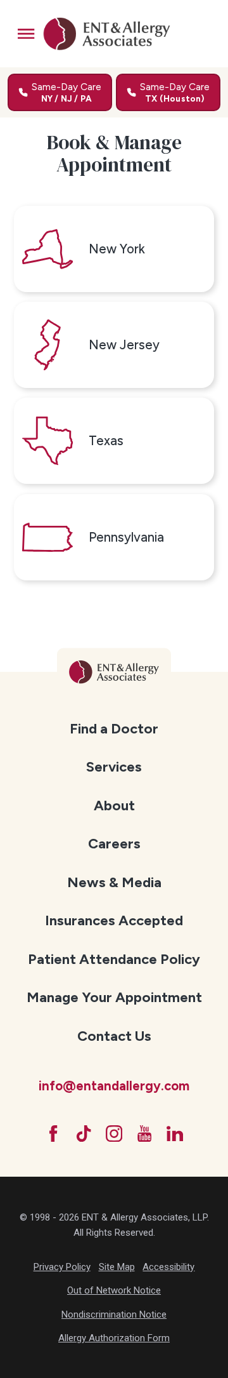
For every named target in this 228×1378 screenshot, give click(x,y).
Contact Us (114, 1036)
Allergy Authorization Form (114, 1338)
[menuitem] (114, 728)
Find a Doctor (114, 728)
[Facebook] (53, 1133)
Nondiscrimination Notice (114, 1314)
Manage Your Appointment (114, 997)
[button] (26, 33)
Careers (114, 843)
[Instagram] (114, 1133)
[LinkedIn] (175, 1133)
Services (114, 766)
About (114, 805)
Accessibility (168, 1267)
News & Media (114, 882)
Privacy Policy (62, 1267)
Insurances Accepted (114, 920)
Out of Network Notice (114, 1290)
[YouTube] (144, 1133)
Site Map (117, 1267)
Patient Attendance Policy (114, 959)
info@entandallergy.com (114, 1086)
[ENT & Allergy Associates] (106, 33)
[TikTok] (83, 1133)
